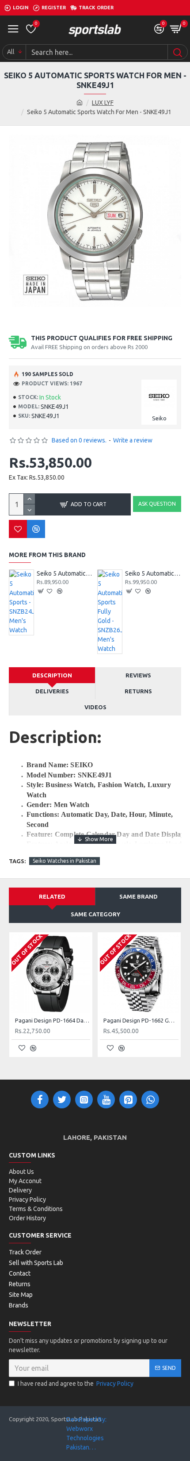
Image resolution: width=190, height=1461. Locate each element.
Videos (95, 707)
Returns (138, 691)
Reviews (138, 675)
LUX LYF (103, 102)
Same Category (95, 914)
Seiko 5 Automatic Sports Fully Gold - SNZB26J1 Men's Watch (153, 573)
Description (52, 675)
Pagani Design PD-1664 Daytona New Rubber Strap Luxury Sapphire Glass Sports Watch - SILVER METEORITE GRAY (52, 1020)
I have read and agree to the (75, 1383)
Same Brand (138, 896)
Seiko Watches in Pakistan (64, 861)
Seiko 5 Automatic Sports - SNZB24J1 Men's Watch (65, 573)
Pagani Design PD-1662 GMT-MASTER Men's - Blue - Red (141, 1020)
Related (52, 896)
